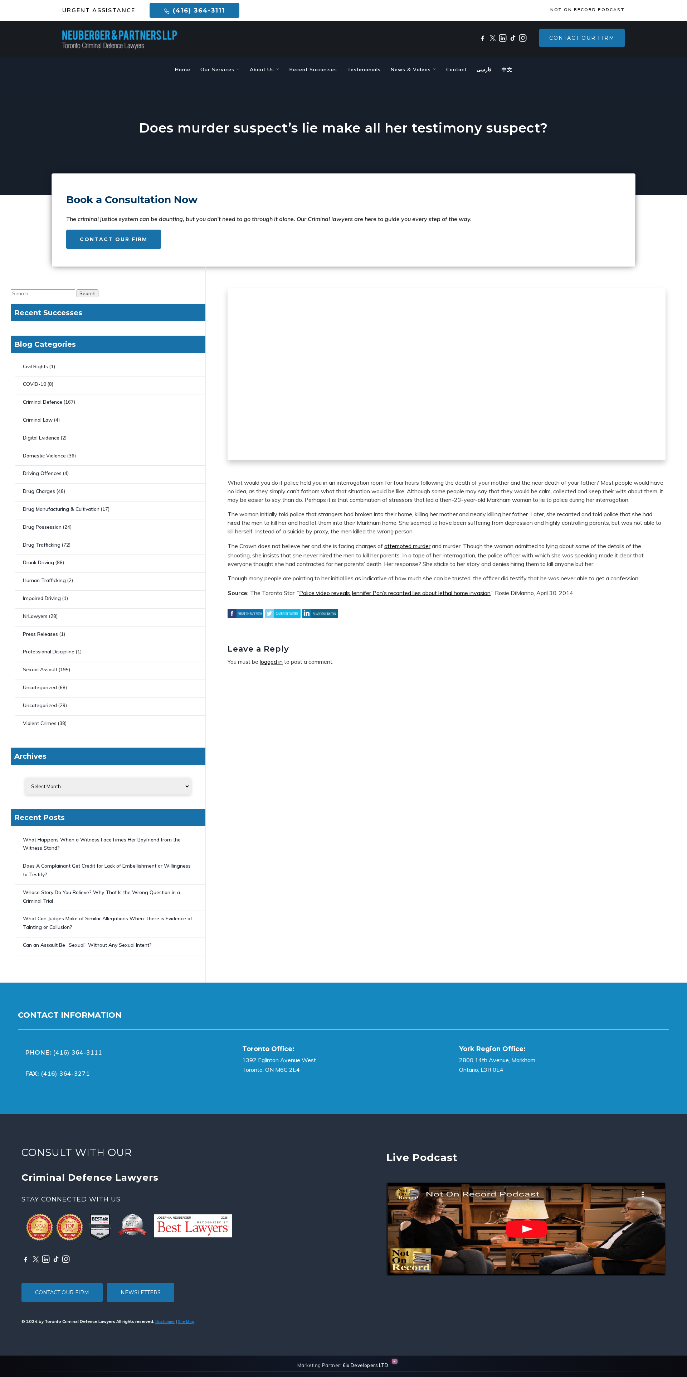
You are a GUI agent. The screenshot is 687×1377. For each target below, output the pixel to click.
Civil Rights (35, 366)
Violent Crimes (40, 723)
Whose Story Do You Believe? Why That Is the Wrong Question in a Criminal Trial (101, 896)
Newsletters (141, 1292)
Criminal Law (38, 420)
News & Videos (412, 69)
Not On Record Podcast (587, 10)
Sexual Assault (40, 669)
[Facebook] (482, 38)
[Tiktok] (512, 38)
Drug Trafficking (41, 545)
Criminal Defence (42, 402)
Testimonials (364, 69)
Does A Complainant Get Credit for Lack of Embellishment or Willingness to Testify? (107, 870)
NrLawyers (35, 616)
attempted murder (407, 546)
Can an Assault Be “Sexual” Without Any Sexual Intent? (87, 945)
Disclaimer (165, 1321)
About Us (263, 69)
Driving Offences (42, 473)
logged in (271, 661)
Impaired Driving (42, 598)
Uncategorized (40, 687)
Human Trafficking (44, 580)
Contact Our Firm (582, 38)
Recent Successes (313, 69)
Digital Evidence (41, 438)
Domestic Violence (44, 455)
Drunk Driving (38, 562)
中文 (507, 69)
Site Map (186, 1321)
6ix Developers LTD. (366, 1365)
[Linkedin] (502, 38)
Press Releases (40, 634)
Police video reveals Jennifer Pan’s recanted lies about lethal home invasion (395, 592)
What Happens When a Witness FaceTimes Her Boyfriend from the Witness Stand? (102, 843)
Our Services (218, 69)
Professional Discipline (48, 651)
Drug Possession (42, 527)
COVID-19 (34, 384)
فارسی (484, 69)
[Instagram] (522, 38)
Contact (456, 69)
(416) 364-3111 (197, 10)
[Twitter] (492, 38)
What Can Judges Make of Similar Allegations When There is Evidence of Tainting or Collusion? (107, 922)
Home (182, 69)
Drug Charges (39, 491)
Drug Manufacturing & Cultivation (61, 509)
